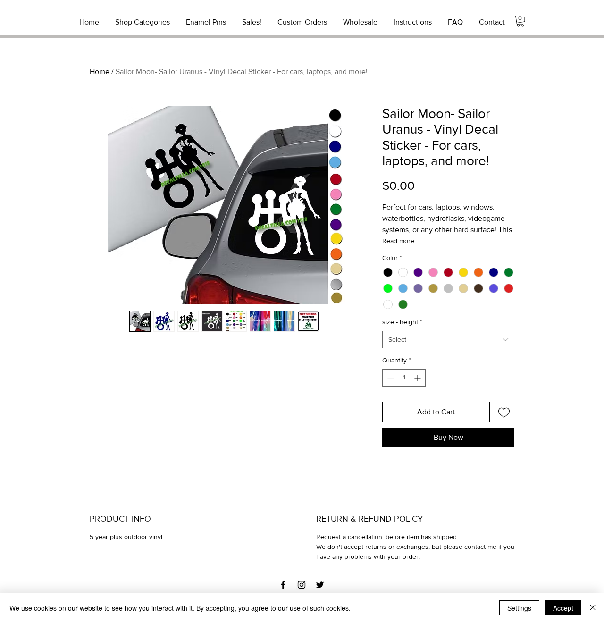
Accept (563, 608)
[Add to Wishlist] (504, 412)
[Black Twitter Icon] (320, 585)
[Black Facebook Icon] (283, 585)
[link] (520, 21)
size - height (402, 322)
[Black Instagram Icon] (301, 585)
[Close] (592, 607)
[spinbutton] (403, 378)
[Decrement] (389, 378)
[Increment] (418, 378)
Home (99, 71)
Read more (398, 240)
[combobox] (448, 340)
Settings (519, 608)
